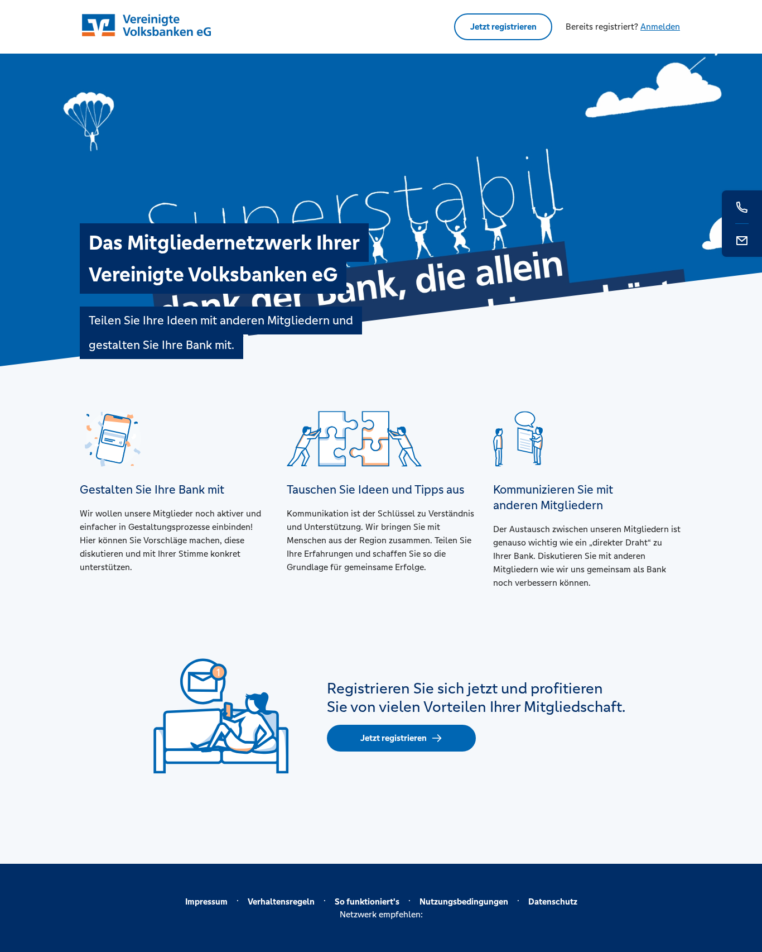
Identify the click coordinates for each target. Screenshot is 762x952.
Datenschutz (552, 901)
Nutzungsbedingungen (463, 901)
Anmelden (660, 26)
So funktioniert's (367, 901)
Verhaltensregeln (281, 901)
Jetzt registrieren (503, 26)
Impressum (206, 901)
